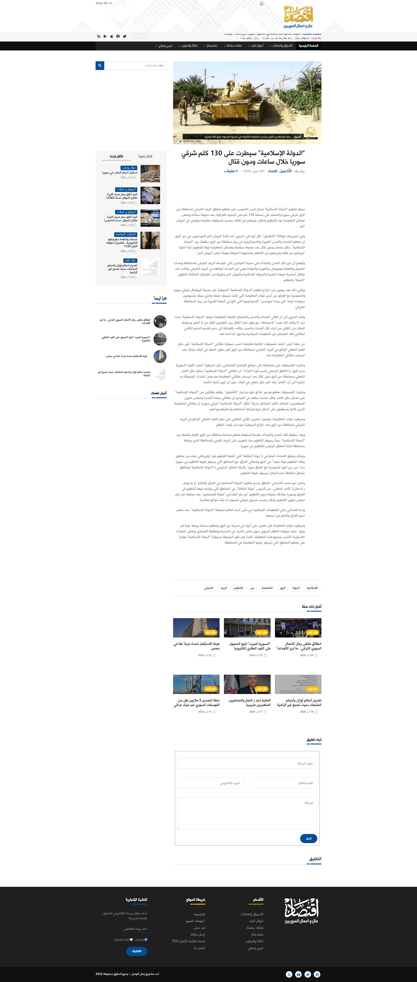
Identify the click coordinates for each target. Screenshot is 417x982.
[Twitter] (125, 37)
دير (252, 588)
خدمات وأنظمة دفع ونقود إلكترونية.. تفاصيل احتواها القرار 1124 (121, 243)
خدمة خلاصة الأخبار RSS (188, 941)
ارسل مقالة (198, 935)
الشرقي (208, 588)
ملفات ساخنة (234, 45)
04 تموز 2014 (253, 171)
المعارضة (267, 588)
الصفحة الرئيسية (308, 45)
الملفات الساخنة (126, 234)
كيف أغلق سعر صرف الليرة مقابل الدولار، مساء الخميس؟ (120, 218)
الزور (282, 588)
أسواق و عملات (126, 189)
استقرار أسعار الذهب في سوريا (119, 172)
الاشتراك (136, 951)
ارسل (308, 838)
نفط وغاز (211, 45)
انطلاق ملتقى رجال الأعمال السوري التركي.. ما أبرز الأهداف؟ (275, 36)
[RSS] (99, 37)
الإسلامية (312, 588)
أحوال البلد (256, 45)
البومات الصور (195, 921)
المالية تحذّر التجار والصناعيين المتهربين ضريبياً (250, 702)
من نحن (199, 928)
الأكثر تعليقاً (145, 156)
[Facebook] (118, 37)
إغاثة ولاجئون (189, 45)
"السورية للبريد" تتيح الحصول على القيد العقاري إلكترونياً (250, 646)
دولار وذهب (129, 167)
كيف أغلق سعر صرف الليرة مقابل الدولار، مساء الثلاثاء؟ (121, 196)
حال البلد (313, 632)
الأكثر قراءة (116, 156)
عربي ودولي (165, 45)
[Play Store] (105, 37)
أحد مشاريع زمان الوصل (145, 974)
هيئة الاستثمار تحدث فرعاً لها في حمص (197, 646)
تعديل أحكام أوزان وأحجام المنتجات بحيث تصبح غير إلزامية (299, 702)
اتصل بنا (199, 948)
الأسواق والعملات (282, 45)
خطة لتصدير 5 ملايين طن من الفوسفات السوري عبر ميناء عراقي (197, 702)
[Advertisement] (239, 191)
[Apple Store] (111, 37)
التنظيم (238, 588)
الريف (223, 588)
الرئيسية (199, 914)
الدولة (296, 588)
